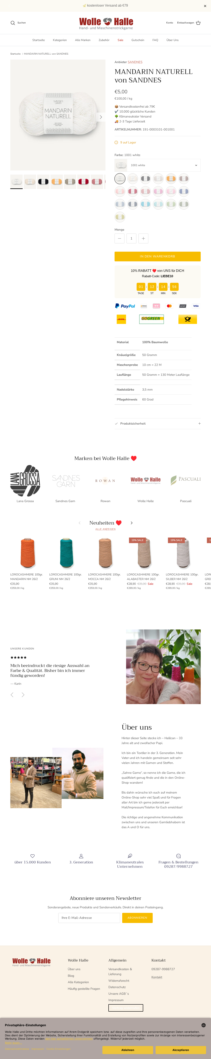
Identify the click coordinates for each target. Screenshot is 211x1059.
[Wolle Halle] (105, 23)
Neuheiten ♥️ (105, 523)
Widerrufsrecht (118, 981)
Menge (119, 230)
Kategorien (60, 40)
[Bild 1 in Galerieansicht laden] (58, 115)
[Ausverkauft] (132, 178)
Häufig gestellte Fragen (84, 989)
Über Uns (172, 40)
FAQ (155, 40)
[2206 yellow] (171, 178)
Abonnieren (137, 918)
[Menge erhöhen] (143, 238)
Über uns (74, 969)
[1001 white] (120, 178)
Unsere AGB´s (118, 994)
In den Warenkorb (157, 256)
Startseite (38, 40)
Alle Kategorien (78, 982)
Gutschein (137, 40)
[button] (201, 6)
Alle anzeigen (105, 529)
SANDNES (135, 62)
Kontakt (156, 977)
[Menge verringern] (119, 238)
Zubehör (104, 40)
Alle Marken (82, 40)
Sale (120, 40)
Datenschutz (117, 987)
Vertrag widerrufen (125, 1008)
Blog (71, 976)
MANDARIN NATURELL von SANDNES (46, 53)
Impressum (116, 1000)
